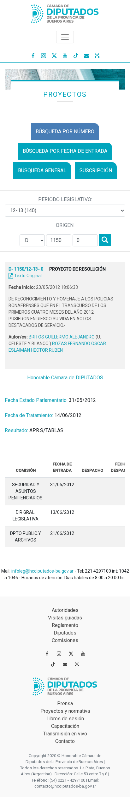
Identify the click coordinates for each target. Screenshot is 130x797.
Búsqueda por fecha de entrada (65, 151)
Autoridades (65, 610)
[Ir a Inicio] (65, 12)
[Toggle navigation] (65, 37)
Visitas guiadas (65, 618)
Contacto (65, 741)
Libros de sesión (65, 719)
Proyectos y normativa (65, 711)
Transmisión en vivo (65, 734)
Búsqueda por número (65, 132)
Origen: (65, 225)
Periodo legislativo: (65, 199)
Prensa (65, 703)
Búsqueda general (42, 170)
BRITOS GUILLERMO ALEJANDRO (62, 336)
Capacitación (65, 726)
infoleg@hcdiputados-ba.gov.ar (42, 571)
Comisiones (65, 640)
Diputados (65, 633)
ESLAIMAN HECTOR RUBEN (36, 350)
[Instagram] (43, 55)
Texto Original (28, 275)
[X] (54, 55)
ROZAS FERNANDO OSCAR (79, 343)
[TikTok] (76, 55)
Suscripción (96, 170)
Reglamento (65, 625)
